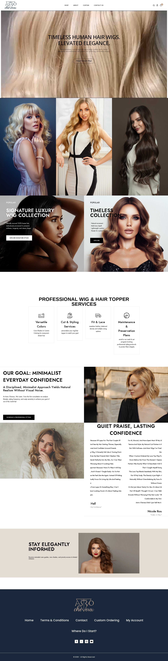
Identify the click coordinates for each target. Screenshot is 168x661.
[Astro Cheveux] (11, 5)
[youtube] (91, 641)
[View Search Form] (154, 5)
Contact (81, 620)
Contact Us (98, 5)
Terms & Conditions (54, 620)
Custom (86, 5)
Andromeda (84, 139)
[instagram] (86, 641)
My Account (134, 620)
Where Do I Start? (84, 631)
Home (29, 620)
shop (67, 5)
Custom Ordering (106, 620)
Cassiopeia (28, 139)
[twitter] (81, 641)
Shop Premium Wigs (84, 61)
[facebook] (76, 641)
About (75, 5)
